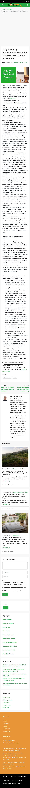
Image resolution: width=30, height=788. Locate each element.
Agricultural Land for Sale (10, 646)
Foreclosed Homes (8, 634)
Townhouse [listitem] (7, 728)
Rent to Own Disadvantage (10, 642)
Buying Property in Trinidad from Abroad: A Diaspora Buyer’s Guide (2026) (13, 496)
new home (12, 98)
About (19, 783)
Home (4, 9)
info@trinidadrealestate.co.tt (12, 743)
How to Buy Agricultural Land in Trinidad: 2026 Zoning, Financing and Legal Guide (14, 472)
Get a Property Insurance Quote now (13, 362)
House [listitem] (5, 721)
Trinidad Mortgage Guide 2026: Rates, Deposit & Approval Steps (15, 684)
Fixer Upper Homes (8, 653)
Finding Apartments (7, 700)
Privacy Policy (5, 780)
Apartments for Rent (8, 623)
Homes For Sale (7, 619)
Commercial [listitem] (7, 731)
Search (5, 607)
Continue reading (6, 481)
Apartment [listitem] (6, 723)
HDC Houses (6, 631)
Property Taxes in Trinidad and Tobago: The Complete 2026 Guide (13, 679)
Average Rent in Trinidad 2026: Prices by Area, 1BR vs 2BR (14, 675)
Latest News (9, 9)
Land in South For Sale (9, 650)
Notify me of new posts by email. (12, 590)
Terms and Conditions (16, 780)
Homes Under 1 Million (9, 638)
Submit (5, 594)
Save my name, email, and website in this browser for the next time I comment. (13, 583)
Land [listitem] (5, 726)
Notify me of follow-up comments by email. (15, 587)
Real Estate (22, 468)
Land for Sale (6, 627)
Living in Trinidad (23, 492)
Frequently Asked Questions (9, 783)
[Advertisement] (15, 31)
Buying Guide (23, 62)
